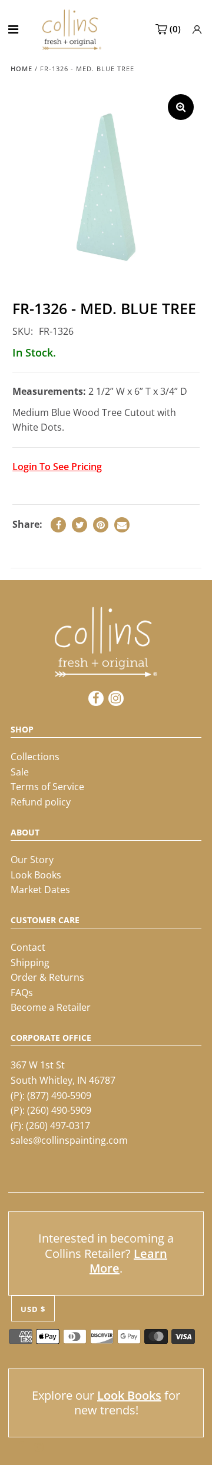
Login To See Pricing (57, 466)
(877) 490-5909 (59, 1095)
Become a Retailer (51, 1007)
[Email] (122, 524)
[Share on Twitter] (79, 524)
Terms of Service (47, 786)
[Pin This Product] (100, 524)
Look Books (36, 874)
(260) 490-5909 (59, 1110)
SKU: (22, 331)
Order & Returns (47, 977)
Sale (20, 771)
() (175, 29)
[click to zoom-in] (181, 107)
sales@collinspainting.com (69, 1140)
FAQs (22, 992)
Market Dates (40, 889)
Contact (28, 947)
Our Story (32, 859)
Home (21, 68)
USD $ (33, 1309)
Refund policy (41, 801)
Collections (35, 756)
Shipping (30, 962)
